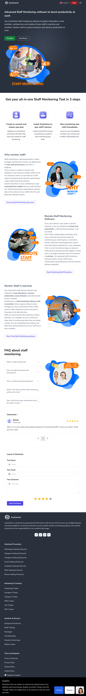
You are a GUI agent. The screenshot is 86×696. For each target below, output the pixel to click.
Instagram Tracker (11, 592)
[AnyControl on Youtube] (49, 534)
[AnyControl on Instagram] (44, 534)
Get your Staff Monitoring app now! (20, 202)
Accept (59, 690)
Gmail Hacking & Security (13, 562)
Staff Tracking (9, 627)
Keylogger (8, 632)
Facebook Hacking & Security (15, 566)
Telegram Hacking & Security (15, 553)
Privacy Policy (9, 662)
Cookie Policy (9, 671)
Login (74, 3)
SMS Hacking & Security (13, 570)
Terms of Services (11, 658)
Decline (70, 690)
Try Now (10, 38)
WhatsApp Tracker (11, 588)
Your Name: (11, 460)
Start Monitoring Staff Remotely (59, 272)
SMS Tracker (9, 601)
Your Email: (11, 470)
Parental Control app (12, 640)
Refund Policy (9, 667)
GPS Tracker (9, 609)
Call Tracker (8, 605)
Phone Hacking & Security (14, 574)
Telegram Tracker (11, 597)
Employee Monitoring (12, 623)
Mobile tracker (9, 644)
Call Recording (10, 636)
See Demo (23, 38)
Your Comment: (13, 479)
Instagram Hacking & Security (15, 557)
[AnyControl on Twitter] (40, 534)
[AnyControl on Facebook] (36, 534)
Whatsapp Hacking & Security (15, 549)
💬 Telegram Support (12, 675)
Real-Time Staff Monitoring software (21, 336)
